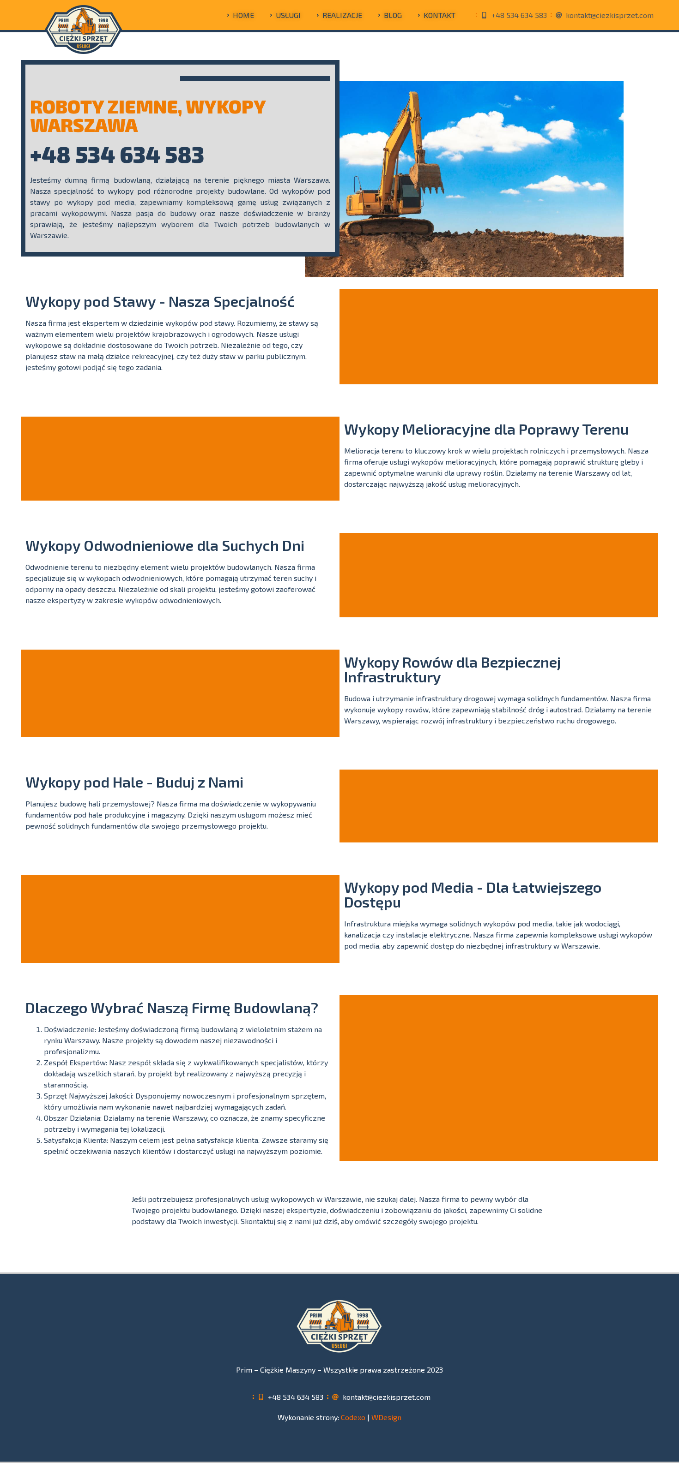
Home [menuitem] (243, 15)
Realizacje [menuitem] (342, 15)
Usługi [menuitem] (288, 15)
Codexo (353, 1417)
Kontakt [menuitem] (439, 15)
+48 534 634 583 (117, 154)
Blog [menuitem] (393, 15)
